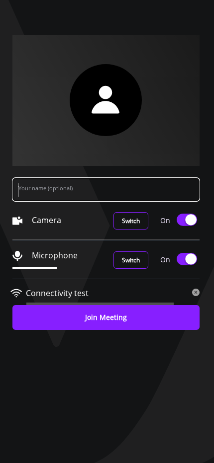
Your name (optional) (45, 188)
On (165, 220)
